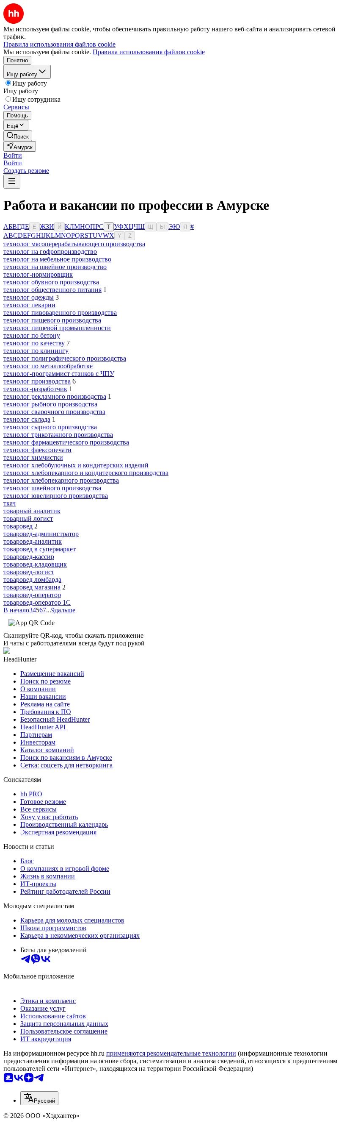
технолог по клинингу (36, 350)
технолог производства (37, 381)
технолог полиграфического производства (64, 358)
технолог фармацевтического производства (66, 442)
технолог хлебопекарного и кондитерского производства (85, 472)
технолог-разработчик (35, 388)
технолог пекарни (29, 305)
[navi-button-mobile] (11, 182)
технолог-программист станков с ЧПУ (58, 373)
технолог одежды (28, 297)
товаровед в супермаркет (39, 549)
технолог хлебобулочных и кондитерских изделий (76, 465)
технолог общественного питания (52, 289)
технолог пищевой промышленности (57, 327)
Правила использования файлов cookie (149, 52)
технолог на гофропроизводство (50, 251)
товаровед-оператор (32, 594)
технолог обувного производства (51, 282)
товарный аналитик (32, 510)
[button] (12, 155)
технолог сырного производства (50, 427)
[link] (17, 136)
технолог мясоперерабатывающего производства (74, 243)
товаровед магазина (32, 587)
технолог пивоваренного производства (60, 312)
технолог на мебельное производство (57, 259)
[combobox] (39, 1098)
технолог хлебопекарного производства (61, 480)
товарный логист (28, 518)
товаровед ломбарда (32, 579)
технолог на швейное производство (55, 266)
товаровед (18, 526)
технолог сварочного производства (54, 411)
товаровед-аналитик (32, 541)
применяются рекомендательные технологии (171, 1053)
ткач (9, 503)
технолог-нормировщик (38, 274)
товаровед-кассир (28, 556)
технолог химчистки (33, 457)
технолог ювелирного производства (55, 495)
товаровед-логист (28, 571)
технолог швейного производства (52, 488)
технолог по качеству (34, 343)
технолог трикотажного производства (58, 434)
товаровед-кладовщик (35, 564)
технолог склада (26, 419)
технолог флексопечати (37, 449)
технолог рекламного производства (54, 396)
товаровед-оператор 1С (37, 602)
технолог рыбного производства (50, 404)
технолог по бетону (31, 335)
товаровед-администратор (41, 533)
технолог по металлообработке (48, 366)
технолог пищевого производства (52, 320)
